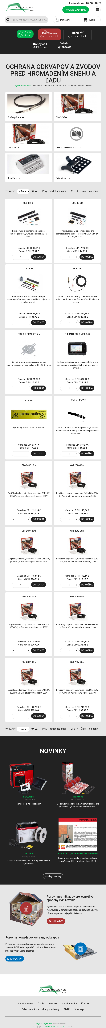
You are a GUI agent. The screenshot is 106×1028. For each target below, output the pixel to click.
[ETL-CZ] (29, 414)
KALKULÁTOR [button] (14, 958)
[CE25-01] (29, 283)
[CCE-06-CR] (77, 217)
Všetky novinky (53, 876)
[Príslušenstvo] (76, 164)
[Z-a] (32, 191)
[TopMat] (53, 989)
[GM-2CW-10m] (29, 480)
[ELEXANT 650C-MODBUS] (77, 349)
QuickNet (78, 796)
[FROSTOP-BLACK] (77, 414)
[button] (67, 19)
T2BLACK (28, 853)
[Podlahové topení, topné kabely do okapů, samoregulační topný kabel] (20, 8)
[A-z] (36, 191)
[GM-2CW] (76, 103)
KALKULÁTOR (55, 921)
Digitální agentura (44, 1023)
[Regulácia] (28, 164)
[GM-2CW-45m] (77, 677)
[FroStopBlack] (28, 103)
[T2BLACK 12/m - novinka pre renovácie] (78, 834)
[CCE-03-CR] (29, 217)
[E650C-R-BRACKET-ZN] (29, 349)
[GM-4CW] (28, 134)
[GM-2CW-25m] (77, 545)
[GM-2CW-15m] (77, 480)
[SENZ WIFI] (28, 777)
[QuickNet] (78, 777)
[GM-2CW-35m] (77, 611)
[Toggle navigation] (97, 9)
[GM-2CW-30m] (29, 611)
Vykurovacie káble (24, 85)
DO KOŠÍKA (38, 257)
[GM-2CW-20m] (29, 545)
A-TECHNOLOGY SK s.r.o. (56, 1026)
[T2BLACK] (28, 834)
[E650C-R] (77, 283)
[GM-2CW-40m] (29, 677)
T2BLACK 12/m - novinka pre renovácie (78, 853)
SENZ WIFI (28, 796)
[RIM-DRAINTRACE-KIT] (76, 134)
